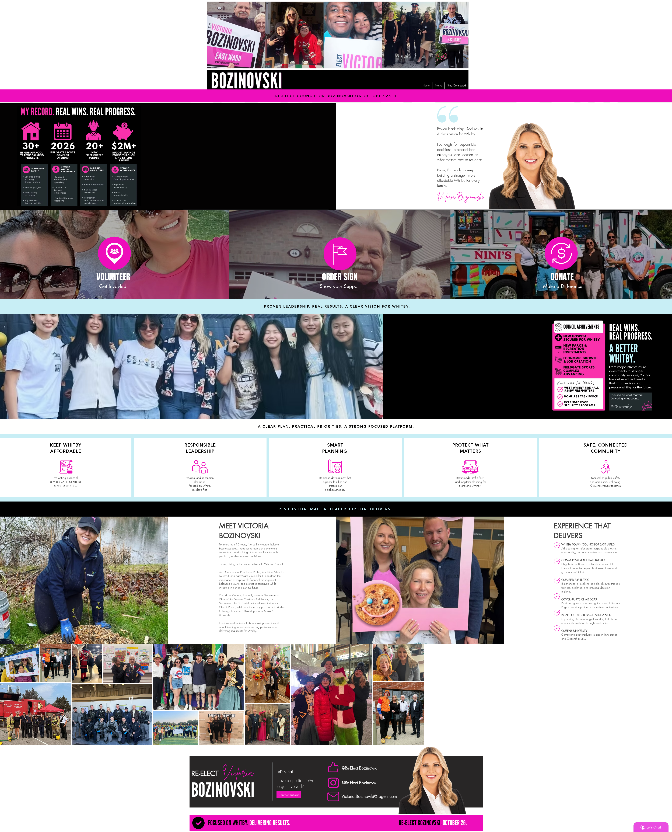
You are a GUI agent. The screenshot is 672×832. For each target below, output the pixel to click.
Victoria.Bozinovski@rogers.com (369, 796)
